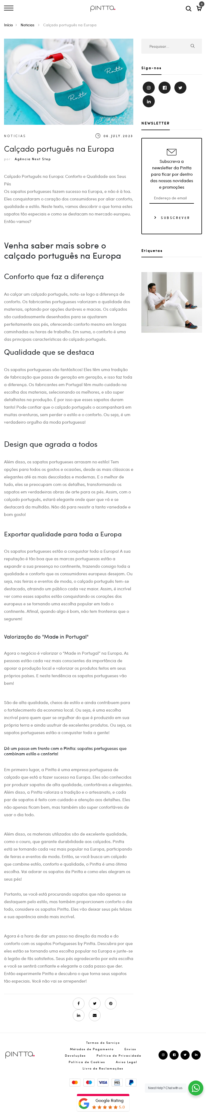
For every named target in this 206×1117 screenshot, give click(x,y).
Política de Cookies (87, 1062)
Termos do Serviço (103, 1042)
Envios (130, 1049)
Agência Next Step (33, 158)
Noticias (28, 24)
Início (8, 24)
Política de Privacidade (119, 1055)
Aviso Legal (126, 1062)
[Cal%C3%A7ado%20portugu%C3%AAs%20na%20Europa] (95, 1003)
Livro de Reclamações (103, 1068)
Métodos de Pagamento (92, 1049)
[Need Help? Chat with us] (195, 1088)
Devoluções (75, 1055)
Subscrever (174, 217)
